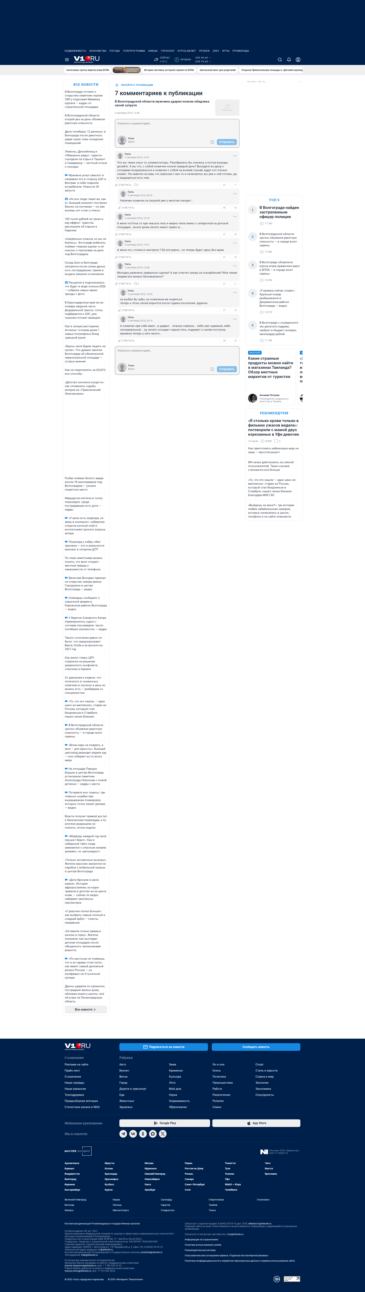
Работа (217, 1088)
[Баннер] (127, 70)
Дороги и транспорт (132, 1088)
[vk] (133, 1134)
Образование (178, 1107)
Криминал (176, 1070)
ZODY (216, 51)
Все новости (85, 84)
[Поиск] (279, 59)
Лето (172, 1082)
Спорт (259, 1064)
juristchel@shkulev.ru (152, 1252)
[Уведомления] (289, 59)
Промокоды (240, 51)
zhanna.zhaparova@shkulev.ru (80, 1265)
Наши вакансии (75, 1088)
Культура (175, 1076)
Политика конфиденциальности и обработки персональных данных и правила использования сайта (240, 1261)
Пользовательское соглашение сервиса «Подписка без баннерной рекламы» (226, 1255)
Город (123, 1082)
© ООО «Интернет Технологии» (125, 1279)
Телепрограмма (134, 51)
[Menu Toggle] (66, 59)
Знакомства (97, 51)
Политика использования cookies (203, 1245)
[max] (153, 1134)
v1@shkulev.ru (105, 1249)
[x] (163, 1134)
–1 (234, 184)
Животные (126, 1101)
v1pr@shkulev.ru (235, 1234)
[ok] (143, 1134)
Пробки (204, 51)
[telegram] (123, 1134)
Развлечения (221, 1095)
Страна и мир (265, 1076)
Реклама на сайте (76, 1064)
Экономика (263, 1088)
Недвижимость (75, 51)
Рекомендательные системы (200, 1250)
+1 (224, 184)
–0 (234, 207)
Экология (262, 1082)
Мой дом (175, 1088)
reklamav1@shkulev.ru (259, 1223)
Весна (123, 1076)
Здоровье (126, 1107)
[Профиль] (298, 59)
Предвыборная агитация (81, 1101)
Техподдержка (74, 1095)
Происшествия (223, 1082)
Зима (172, 1064)
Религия (218, 1101)
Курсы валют (187, 51)
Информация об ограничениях (201, 1239)
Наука (173, 1095)
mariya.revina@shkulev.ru (78, 1271)
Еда (121, 1095)
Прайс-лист (72, 1070)
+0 (224, 207)
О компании (73, 1076)
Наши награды (74, 1082)
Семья (217, 1107)
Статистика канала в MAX (82, 1107)
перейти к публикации (137, 85)
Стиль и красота (267, 1070)
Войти (131, 142)
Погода (115, 51)
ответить (125, 185)
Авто (122, 1064)
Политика (219, 1076)
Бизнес (124, 1070)
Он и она (218, 1064)
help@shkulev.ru (89, 1255)
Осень (217, 1070)
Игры (225, 51)
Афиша (153, 51)
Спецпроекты (265, 1095)
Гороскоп (168, 51)
